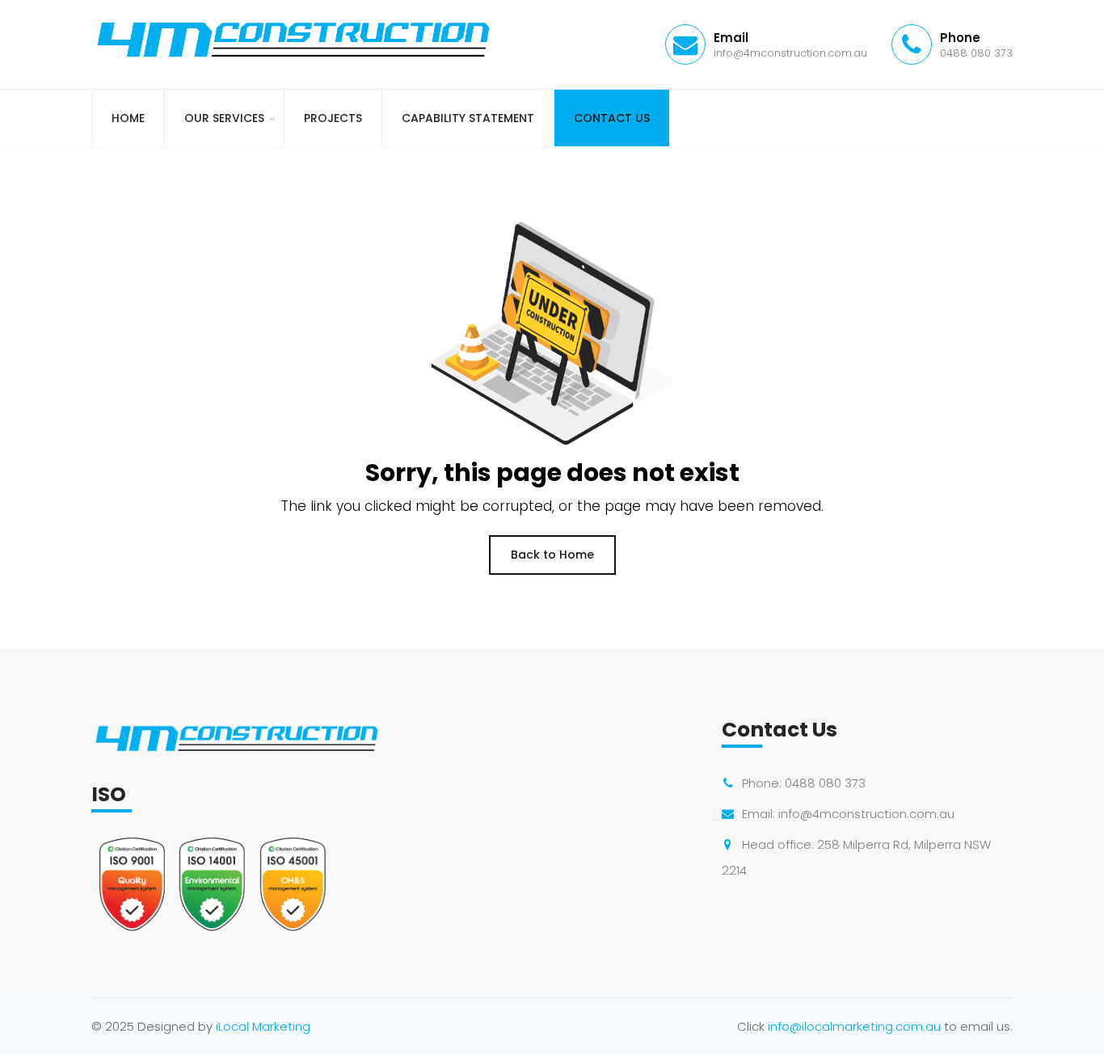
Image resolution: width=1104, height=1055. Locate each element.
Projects (333, 118)
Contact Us (612, 118)
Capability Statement (468, 118)
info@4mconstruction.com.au (866, 813)
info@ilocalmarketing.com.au (854, 1026)
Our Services (224, 118)
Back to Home (552, 554)
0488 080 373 (825, 782)
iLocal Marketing (263, 1026)
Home (128, 118)
